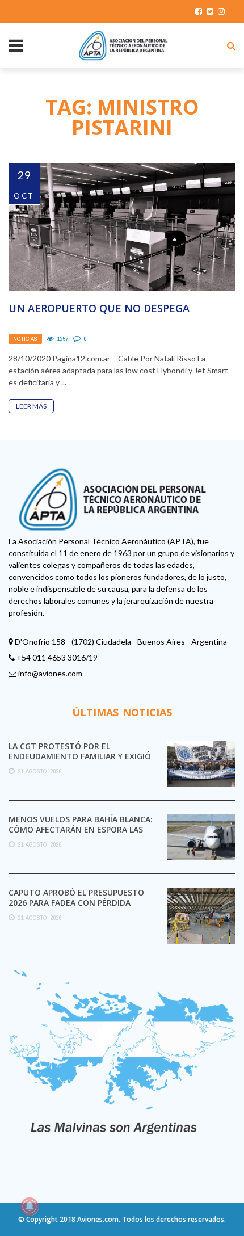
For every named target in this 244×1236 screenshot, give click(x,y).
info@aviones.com (50, 673)
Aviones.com (98, 1219)
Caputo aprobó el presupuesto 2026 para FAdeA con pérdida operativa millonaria (76, 902)
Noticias (25, 339)
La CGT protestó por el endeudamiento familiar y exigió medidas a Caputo (80, 756)
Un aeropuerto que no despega (99, 308)
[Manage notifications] (29, 1206)
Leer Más (31, 406)
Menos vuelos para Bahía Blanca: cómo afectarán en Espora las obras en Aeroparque (81, 829)
